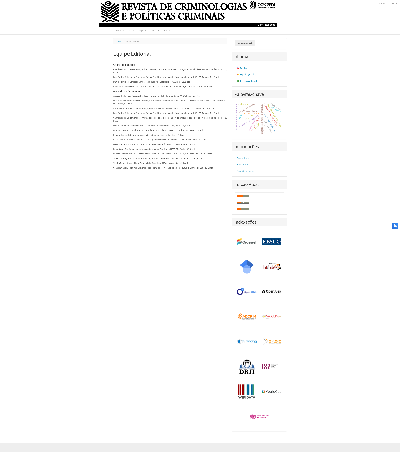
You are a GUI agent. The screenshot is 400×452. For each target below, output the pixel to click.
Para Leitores (243, 158)
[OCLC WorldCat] (271, 391)
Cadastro (382, 3)
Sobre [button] (154, 30)
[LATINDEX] (271, 266)
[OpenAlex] (271, 291)
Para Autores (243, 164)
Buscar (167, 30)
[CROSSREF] (246, 241)
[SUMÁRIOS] (246, 341)
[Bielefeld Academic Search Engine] (271, 341)
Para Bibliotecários (245, 170)
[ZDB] (259, 416)
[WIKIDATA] (246, 391)
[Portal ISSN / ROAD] (271, 366)
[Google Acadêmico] (246, 266)
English (243, 68)
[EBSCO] (271, 241)
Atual (131, 30)
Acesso (394, 3)
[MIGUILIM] (271, 316)
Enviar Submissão (245, 43)
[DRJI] (246, 366)
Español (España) (248, 74)
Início (118, 41)
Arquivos (142, 30)
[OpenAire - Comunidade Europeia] (246, 291)
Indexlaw (120, 30)
